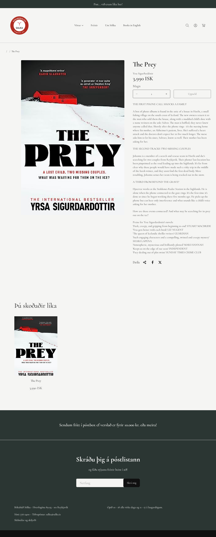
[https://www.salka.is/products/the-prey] (152, 262)
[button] (79, 25)
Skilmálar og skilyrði (25, 520)
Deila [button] (136, 262)
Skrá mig (131, 483)
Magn (137, 86)
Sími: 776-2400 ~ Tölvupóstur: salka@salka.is (37, 514)
